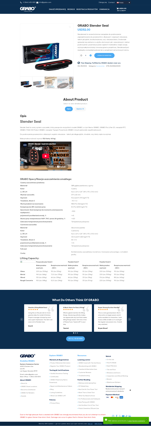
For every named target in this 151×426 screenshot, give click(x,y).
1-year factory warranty (136, 421)
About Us (24, 383)
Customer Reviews (85, 372)
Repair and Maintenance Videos (61, 386)
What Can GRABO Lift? (58, 395)
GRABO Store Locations (29, 386)
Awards (23, 396)
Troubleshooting (84, 375)
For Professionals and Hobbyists (89, 399)
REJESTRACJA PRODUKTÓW (87, 9)
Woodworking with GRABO (87, 366)
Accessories (100, 66)
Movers (109, 379)
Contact (111, 2)
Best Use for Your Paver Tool (88, 389)
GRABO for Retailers (27, 393)
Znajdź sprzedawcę (57, 9)
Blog (52, 389)
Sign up (90, 423)
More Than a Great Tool (87, 392)
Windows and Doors (113, 373)
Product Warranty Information (60, 363)
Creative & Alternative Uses (88, 369)
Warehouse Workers (113, 382)
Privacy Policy (55, 403)
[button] (70, 27)
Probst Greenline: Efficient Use (89, 408)
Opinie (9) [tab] (80, 109)
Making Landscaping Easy (87, 383)
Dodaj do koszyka (104, 55)
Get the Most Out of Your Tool (89, 405)
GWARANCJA (104, 9)
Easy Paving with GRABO (87, 402)
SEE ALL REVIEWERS (75, 339)
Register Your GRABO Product (60, 366)
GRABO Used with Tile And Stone (90, 363)
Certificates (54, 376)
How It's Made (111, 363)
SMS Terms (98, 423)
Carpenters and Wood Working (117, 376)
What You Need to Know (87, 395)
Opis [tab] (69, 109)
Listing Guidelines (56, 392)
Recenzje (71, 9)
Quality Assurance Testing (59, 373)
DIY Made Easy (84, 386)
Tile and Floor (111, 369)
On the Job (110, 359)
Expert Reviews (112, 366)
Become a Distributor (28, 389)
